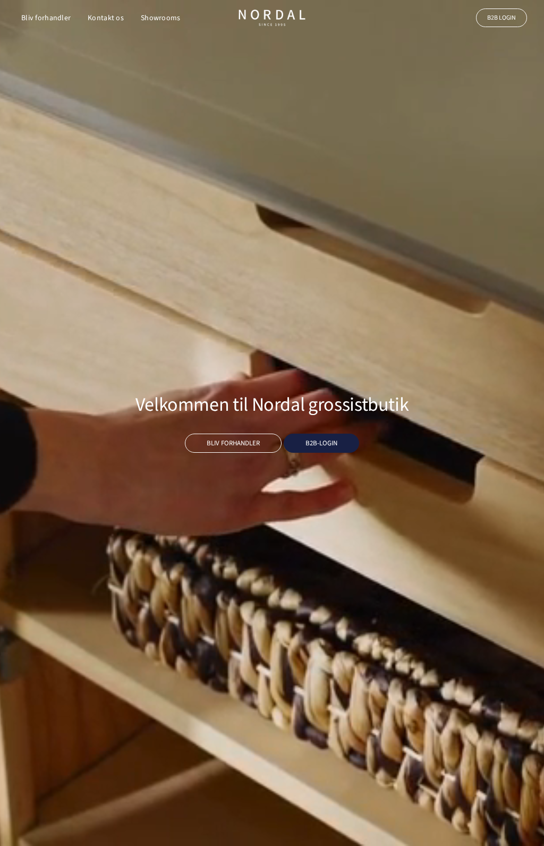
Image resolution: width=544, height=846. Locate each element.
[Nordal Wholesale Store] (272, 18)
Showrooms (161, 18)
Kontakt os (106, 18)
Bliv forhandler (46, 18)
